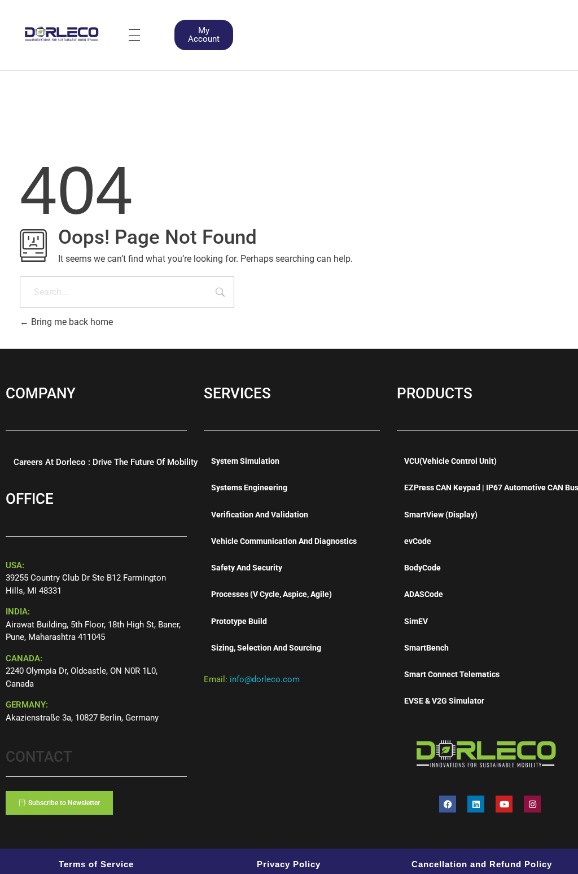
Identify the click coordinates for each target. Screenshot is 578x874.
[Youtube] (504, 804)
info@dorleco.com (265, 679)
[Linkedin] (475, 804)
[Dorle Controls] (62, 33)
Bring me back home (71, 322)
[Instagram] (532, 804)
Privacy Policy (289, 864)
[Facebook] (447, 804)
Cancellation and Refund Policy (481, 864)
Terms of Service (96, 864)
